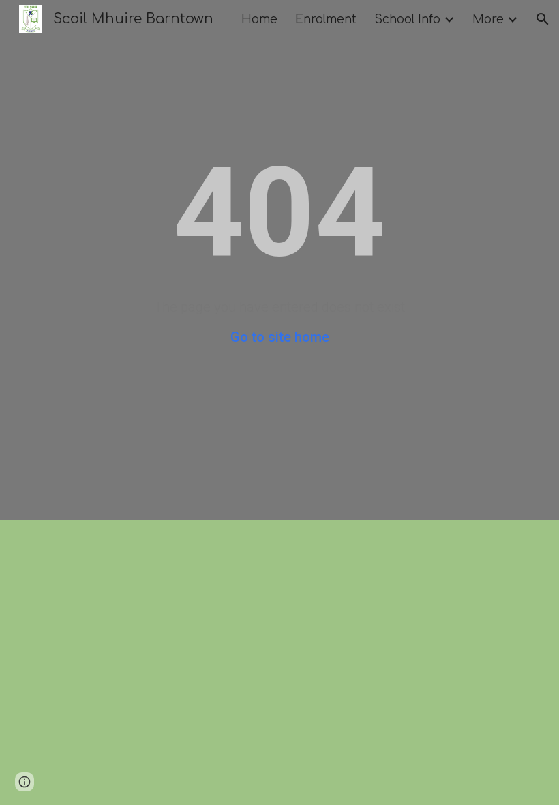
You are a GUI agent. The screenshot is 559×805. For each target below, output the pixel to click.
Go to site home (279, 337)
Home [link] (259, 19)
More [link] (488, 19)
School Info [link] (407, 19)
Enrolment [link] (326, 19)
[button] (542, 19)
